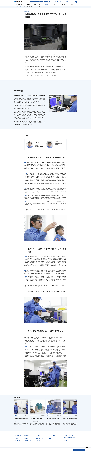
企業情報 (16, 438)
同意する (79, 450)
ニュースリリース (39, 438)
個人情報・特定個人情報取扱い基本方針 (70, 438)
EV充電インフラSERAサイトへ (36, 1)
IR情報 (26, 438)
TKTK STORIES (18, 435)
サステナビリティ (28, 441)
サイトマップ (50, 438)
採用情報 (38, 435)
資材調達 (65, 440)
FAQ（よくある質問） (52, 435)
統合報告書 (47, 1)
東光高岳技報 (27, 435)
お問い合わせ (38, 440)
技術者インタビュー (20, 6)
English (49, 440)
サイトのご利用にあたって (68, 435)
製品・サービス (18, 440)
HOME (15, 6)
